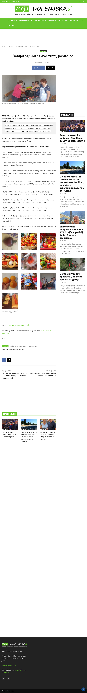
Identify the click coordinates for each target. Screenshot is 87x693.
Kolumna (11, 26)
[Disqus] (29, 540)
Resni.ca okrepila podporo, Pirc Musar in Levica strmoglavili (9, 434)
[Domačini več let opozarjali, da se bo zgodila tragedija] (72, 264)
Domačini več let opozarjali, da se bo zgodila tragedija (71, 276)
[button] (82, 20)
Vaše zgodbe (62, 20)
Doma (4, 47)
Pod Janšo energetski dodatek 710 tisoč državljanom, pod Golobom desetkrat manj (14, 375)
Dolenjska (11, 20)
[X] (83, 1)
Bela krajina (23, 20)
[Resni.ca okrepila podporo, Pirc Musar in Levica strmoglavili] (10, 424)
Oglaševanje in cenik (9, 665)
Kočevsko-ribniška (37, 20)
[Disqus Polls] (29, 481)
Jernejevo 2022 (32, 346)
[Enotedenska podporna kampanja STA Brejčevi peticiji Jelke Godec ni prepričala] (48, 424)
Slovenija (51, 20)
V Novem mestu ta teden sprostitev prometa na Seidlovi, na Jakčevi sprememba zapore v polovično (29, 436)
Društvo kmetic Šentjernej (18, 346)
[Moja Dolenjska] (43, 11)
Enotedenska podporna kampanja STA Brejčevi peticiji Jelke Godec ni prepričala (71, 232)
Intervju (73, 20)
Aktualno (5, 429)
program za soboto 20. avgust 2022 (13, 349)
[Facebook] (80, 1)
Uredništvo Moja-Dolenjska (12, 651)
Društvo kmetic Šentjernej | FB (20, 325)
